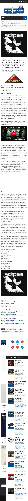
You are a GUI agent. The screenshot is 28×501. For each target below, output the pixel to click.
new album (15, 331)
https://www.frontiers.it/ (7, 321)
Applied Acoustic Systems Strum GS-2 (19, 452)
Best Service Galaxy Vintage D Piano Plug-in (20, 490)
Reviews (16, 367)
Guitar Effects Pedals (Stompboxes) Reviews (19, 431)
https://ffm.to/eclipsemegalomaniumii (13, 95)
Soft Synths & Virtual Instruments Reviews (19, 457)
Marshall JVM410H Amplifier (19, 370)
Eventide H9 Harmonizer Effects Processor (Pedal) (19, 439)
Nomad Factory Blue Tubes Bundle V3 (19, 412)
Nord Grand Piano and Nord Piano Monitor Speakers (20, 476)
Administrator (9, 71)
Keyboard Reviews (18, 455)
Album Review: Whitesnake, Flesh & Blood (19, 362)
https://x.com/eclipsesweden (8, 312)
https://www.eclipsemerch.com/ (9, 314)
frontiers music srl (6, 331)
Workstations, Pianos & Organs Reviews (19, 470)
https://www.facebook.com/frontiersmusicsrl (12, 320)
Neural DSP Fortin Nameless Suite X (19, 399)
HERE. (21, 246)
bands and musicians (11, 329)
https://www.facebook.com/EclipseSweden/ (11, 311)
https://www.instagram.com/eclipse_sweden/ (12, 315)
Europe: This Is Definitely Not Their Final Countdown (19, 390)
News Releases (15, 70)
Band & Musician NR (6, 70)
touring (22, 331)
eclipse (20, 329)
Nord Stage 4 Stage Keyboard (19, 462)
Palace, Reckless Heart (20, 381)
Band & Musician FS (18, 394)
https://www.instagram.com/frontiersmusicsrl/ (12, 323)
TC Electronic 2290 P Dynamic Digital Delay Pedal (20, 425)
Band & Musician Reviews (19, 365)
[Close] (7, 357)
